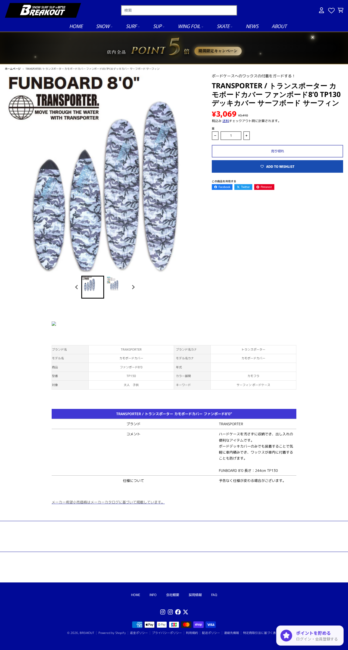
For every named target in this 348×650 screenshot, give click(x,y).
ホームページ (13, 69)
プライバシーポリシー (167, 633)
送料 (225, 121)
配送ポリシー (211, 633)
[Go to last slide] (77, 287)
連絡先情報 (231, 633)
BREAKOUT (87, 633)
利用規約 (192, 633)
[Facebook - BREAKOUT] (178, 612)
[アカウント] (321, 10)
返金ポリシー (139, 633)
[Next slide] (133, 287)
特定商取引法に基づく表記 (261, 633)
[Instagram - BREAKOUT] (163, 612)
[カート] (340, 10)
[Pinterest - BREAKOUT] (170, 612)
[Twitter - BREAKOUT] (185, 612)
